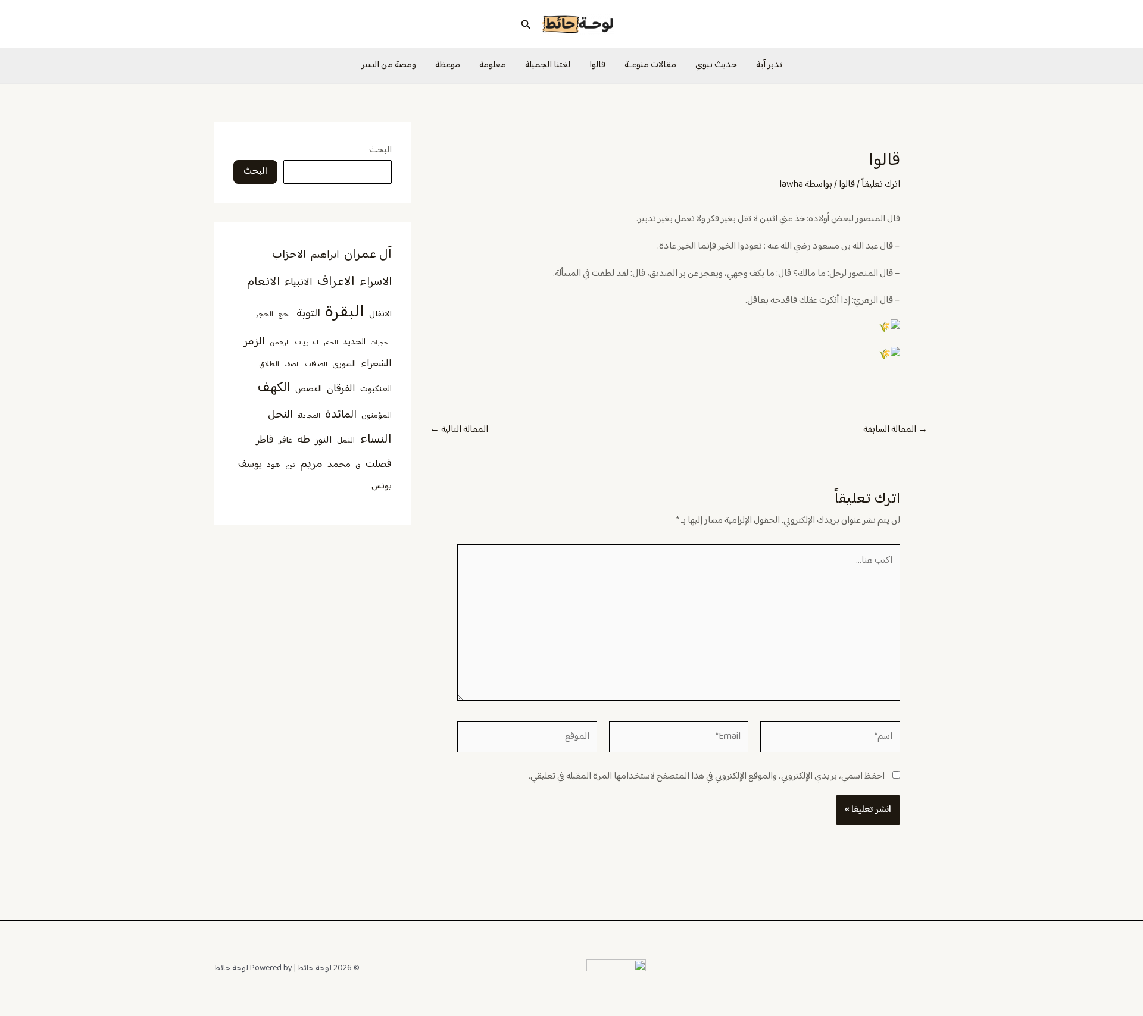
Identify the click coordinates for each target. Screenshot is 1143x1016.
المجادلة (309, 416)
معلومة (492, 65)
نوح (290, 465)
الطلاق (269, 365)
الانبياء (299, 282)
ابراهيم (325, 255)
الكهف (274, 388)
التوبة (308, 314)
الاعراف (336, 281)
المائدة (341, 414)
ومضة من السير (388, 65)
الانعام (263, 282)
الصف (292, 365)
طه (303, 439)
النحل (280, 414)
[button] (525, 24)
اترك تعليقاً (880, 185)
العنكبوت (376, 389)
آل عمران (368, 254)
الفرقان (341, 389)
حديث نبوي (716, 65)
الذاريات (306, 343)
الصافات (316, 365)
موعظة (447, 65)
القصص (308, 389)
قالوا (597, 65)
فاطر (265, 440)
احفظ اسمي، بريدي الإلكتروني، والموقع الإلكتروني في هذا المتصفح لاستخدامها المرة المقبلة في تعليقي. (707, 777)
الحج (285, 315)
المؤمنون (376, 416)
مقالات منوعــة (650, 65)
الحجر (264, 314)
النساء (376, 439)
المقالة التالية (459, 430)
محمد (339, 464)
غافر (285, 441)
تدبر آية (769, 65)
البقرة (344, 312)
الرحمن (280, 343)
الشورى (344, 364)
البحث (380, 150)
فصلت (379, 464)
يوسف (250, 464)
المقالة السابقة (895, 430)
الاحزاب (289, 254)
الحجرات (381, 343)
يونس (381, 486)
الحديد (354, 342)
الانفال (380, 314)
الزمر (254, 342)
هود (273, 465)
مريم (311, 464)
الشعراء (376, 364)
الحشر (330, 343)
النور (323, 440)
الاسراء (376, 282)
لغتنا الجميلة (547, 65)
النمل (346, 440)
